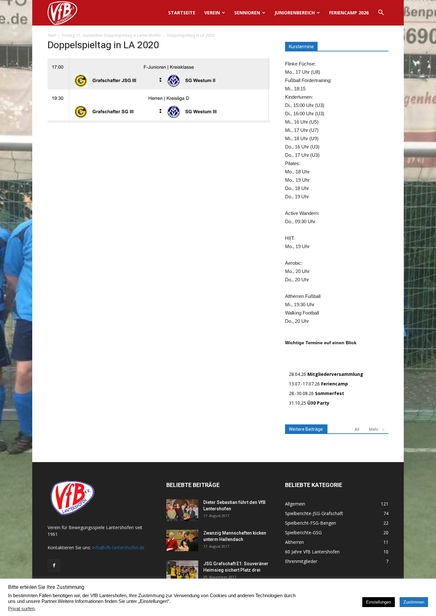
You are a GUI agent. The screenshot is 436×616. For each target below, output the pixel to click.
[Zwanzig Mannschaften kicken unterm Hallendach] (182, 540)
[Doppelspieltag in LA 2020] (159, 121)
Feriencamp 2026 (349, 13)
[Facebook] (54, 565)
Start (52, 35)
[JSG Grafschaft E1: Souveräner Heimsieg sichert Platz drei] (182, 571)
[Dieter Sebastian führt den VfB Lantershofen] (182, 510)
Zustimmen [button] (413, 602)
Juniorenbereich (294, 13)
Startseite (181, 13)
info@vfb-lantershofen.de (118, 547)
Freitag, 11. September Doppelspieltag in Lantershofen (111, 35)
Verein (212, 13)
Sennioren (247, 13)
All (357, 429)
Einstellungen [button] (378, 602)
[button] (380, 13)
